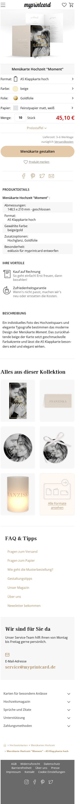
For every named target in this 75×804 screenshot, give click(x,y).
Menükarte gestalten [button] (37, 151)
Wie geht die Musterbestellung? (30, 569)
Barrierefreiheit (22, 768)
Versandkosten (63, 141)
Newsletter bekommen (24, 606)
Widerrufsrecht (30, 764)
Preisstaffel (35, 128)
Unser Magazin (18, 587)
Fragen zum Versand (23, 551)
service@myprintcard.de (30, 667)
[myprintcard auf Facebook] (35, 782)
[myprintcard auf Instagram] (26, 782)
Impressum (13, 772)
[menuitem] (64, 4)
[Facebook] (23, 176)
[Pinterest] (33, 176)
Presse (55, 768)
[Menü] (5, 5)
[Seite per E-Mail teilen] (51, 175)
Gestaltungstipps (20, 578)
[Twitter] (42, 176)
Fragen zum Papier (21, 560)
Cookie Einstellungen (51, 772)
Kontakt (29, 772)
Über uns (14, 597)
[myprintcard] (37, 8)
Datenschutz (52, 764)
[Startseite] (4, 745)
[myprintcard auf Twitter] (51, 782)
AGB (14, 764)
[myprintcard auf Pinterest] (43, 782)
